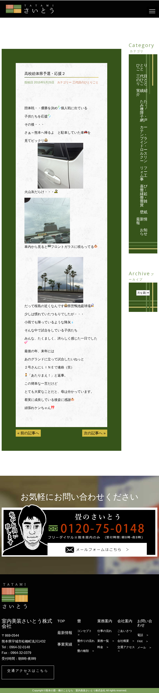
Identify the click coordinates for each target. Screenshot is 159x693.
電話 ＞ (143, 635)
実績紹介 (141, 92)
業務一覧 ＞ (106, 640)
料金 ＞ (103, 647)
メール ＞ (144, 647)
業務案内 (104, 621)
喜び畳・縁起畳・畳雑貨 (143, 195)
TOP (61, 621)
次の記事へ (93, 433)
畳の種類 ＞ (86, 650)
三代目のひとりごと (85, 82)
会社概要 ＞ (126, 640)
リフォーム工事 (143, 173)
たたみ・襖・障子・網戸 (143, 110)
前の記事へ (29, 433)
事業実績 (64, 644)
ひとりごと (141, 67)
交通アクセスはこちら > (28, 672)
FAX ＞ (142, 641)
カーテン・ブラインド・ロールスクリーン (143, 144)
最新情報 (141, 221)
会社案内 (124, 621)
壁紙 (143, 212)
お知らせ (143, 232)
